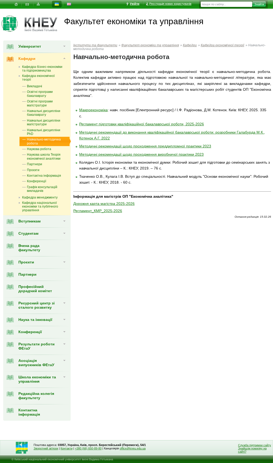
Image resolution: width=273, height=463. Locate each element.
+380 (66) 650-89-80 (88, 448)
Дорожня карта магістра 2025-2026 (104, 203)
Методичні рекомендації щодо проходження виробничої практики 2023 (141, 154)
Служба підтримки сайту (254, 445)
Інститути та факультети (95, 45)
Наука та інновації (35, 319)
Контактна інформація (29, 412)
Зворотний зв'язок (46, 448)
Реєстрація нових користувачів (170, 3)
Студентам (28, 233)
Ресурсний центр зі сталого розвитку (36, 305)
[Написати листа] (27, 4)
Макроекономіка (93, 110)
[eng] (69, 4)
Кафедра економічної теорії (222, 45)
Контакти (67, 448)
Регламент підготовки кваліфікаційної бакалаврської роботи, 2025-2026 (141, 124)
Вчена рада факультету (29, 247)
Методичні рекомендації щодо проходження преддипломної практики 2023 (145, 146)
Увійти (134, 3)
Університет (29, 46)
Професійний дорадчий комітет (35, 288)
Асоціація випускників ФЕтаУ (36, 362)
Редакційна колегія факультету (36, 395)
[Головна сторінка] (13, 23)
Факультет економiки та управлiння (150, 45)
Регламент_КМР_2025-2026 (97, 211)
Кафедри (26, 58)
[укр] (57, 4)
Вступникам (29, 221)
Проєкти (26, 262)
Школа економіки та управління (37, 379)
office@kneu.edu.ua (133, 448)
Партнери (27, 274)
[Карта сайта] (38, 4)
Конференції (30, 332)
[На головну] (16, 4)
